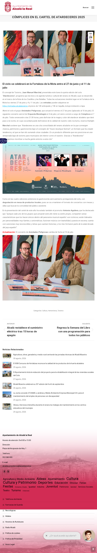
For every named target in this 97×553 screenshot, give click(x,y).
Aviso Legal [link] (10, 544)
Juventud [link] (52, 486)
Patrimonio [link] (64, 487)
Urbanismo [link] (26, 491)
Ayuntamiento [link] (56, 479)
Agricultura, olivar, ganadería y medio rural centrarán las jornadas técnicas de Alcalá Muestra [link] (50, 355)
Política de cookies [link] (12, 533)
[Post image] (7, 356)
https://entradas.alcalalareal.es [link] (15, 106)
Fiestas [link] (8, 486)
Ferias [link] (83, 482)
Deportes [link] (45, 482)
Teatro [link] (6, 490)
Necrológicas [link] (10, 510)
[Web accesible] (3, 141)
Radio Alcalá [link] (10, 527)
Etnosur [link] (74, 483)
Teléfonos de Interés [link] (13, 499)
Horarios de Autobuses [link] (14, 522)
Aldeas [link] (41, 478)
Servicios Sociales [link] (85, 487)
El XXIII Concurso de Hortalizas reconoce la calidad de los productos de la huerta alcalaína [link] (48, 363)
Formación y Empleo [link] (21, 487)
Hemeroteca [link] (52, 311)
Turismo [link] (61, 311)
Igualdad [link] (32, 487)
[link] (92, 7)
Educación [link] (61, 482)
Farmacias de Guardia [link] (14, 505)
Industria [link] (40, 487)
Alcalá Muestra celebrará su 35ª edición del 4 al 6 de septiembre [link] (38, 384)
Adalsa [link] (8, 516)
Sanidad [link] (73, 487)
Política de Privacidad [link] (13, 539)
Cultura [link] (44, 311)
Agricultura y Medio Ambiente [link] (19, 479)
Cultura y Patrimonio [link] (19, 482)
